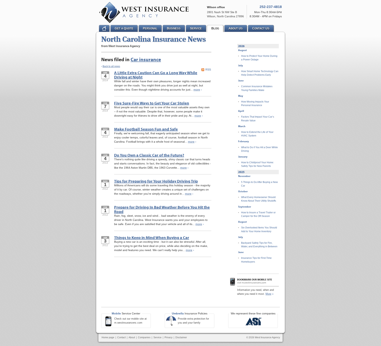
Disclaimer (181, 337)
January (242, 156)
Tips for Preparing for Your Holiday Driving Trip (156, 181)
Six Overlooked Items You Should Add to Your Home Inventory (259, 229)
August (242, 50)
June (241, 80)
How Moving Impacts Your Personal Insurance (255, 103)
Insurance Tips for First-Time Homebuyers (256, 260)
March (241, 126)
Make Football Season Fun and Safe (146, 129)
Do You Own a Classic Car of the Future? (149, 155)
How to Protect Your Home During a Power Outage (259, 58)
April (241, 110)
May (240, 95)
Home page (108, 337)
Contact (121, 337)
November (244, 176)
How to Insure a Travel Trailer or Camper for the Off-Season (258, 214)
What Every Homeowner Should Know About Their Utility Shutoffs (258, 199)
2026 (241, 46)
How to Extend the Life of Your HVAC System (257, 134)
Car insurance (146, 59)
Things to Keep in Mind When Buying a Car (151, 237)
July (240, 65)
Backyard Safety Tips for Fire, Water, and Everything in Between (259, 245)
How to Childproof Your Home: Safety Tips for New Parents (257, 164)
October (243, 191)
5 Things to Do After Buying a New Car (259, 184)
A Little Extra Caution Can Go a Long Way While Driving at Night (155, 74)
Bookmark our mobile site (254, 279)
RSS (208, 69)
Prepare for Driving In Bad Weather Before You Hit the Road (162, 209)
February (243, 141)
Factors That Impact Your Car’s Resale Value (257, 118)
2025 (241, 172)
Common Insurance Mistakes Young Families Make (256, 88)
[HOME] (104, 28)
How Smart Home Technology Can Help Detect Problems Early (259, 73)
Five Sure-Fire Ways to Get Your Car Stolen (151, 103)
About (132, 337)
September (244, 206)
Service (157, 337)
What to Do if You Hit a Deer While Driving (259, 149)
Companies (144, 337)
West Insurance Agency (144, 12)
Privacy (168, 337)
